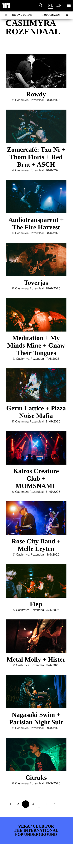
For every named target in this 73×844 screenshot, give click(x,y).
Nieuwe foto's (22, 14)
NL (50, 5)
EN (59, 5)
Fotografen (51, 14)
